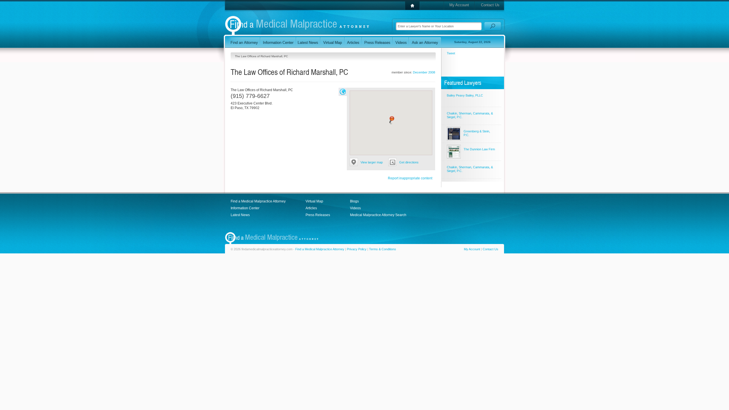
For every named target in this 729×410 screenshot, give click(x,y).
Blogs (354, 201)
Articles (311, 208)
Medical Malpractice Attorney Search (378, 215)
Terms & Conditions (382, 249)
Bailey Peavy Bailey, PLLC (465, 95)
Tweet (451, 53)
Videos (355, 208)
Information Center (245, 208)
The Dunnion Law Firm (479, 149)
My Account (459, 5)
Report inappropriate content (410, 178)
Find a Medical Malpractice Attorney (258, 201)
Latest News (240, 215)
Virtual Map (314, 201)
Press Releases (318, 215)
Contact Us (490, 5)
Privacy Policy (356, 249)
